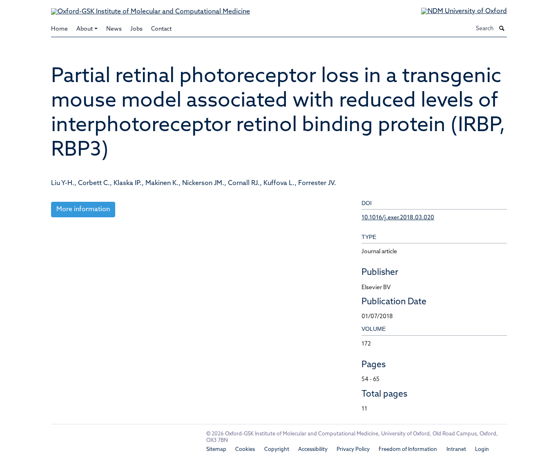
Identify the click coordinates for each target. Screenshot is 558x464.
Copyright (276, 449)
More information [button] (83, 209)
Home (59, 29)
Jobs (136, 29)
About (84, 29)
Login (482, 449)
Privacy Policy (353, 449)
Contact (161, 29)
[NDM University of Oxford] (458, 12)
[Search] (502, 29)
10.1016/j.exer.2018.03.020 (398, 218)
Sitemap (216, 449)
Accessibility (313, 449)
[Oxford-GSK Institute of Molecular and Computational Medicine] (150, 8)
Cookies (245, 449)
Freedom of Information (408, 449)
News (114, 29)
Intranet (456, 449)
